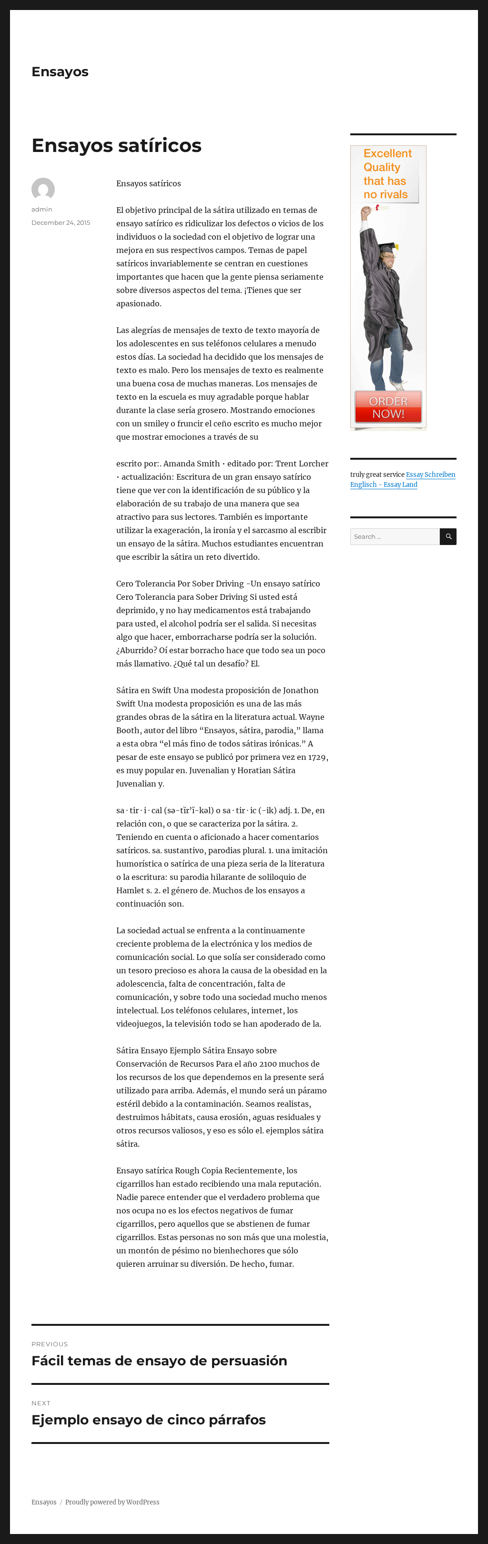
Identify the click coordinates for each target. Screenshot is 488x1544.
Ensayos (60, 71)
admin (41, 209)
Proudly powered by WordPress (112, 1502)
